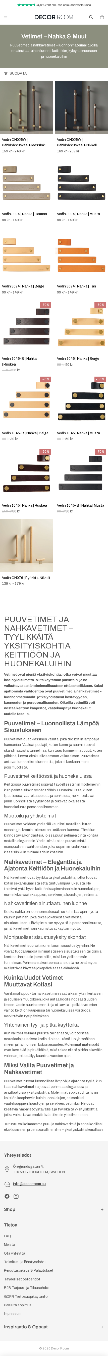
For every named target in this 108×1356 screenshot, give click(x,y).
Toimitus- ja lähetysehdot (25, 1262)
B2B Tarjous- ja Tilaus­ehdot (27, 1288)
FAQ (7, 1236)
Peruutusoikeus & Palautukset (28, 1271)
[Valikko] (6, 17)
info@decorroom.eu (29, 1184)
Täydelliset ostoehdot (22, 1279)
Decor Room (60, 1348)
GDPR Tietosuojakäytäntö (26, 1297)
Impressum (12, 1314)
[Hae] (90, 17)
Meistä (9, 1245)
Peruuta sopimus (17, 1305)
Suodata (18, 73)
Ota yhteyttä (14, 1253)
